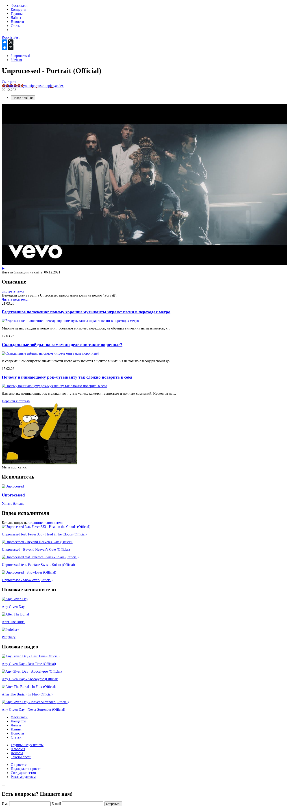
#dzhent (16, 60)
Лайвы (16, 725)
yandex (58, 86)
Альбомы (18, 749)
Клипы (16, 729)
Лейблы (17, 753)
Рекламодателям (23, 777)
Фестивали (19, 717)
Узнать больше (13, 503)
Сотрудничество (23, 773)
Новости (17, 733)
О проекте (18, 765)
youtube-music (34, 86)
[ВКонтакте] (4, 42)
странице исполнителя (45, 522)
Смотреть (9, 82)
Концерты (18, 721)
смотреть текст (13, 291)
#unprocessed (20, 56)
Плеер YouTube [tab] (23, 98)
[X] (10, 42)
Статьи (16, 737)
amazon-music (12, 86)
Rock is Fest (10, 37)
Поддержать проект (26, 769)
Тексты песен (21, 757)
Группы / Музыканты (27, 745)
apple (49, 86)
